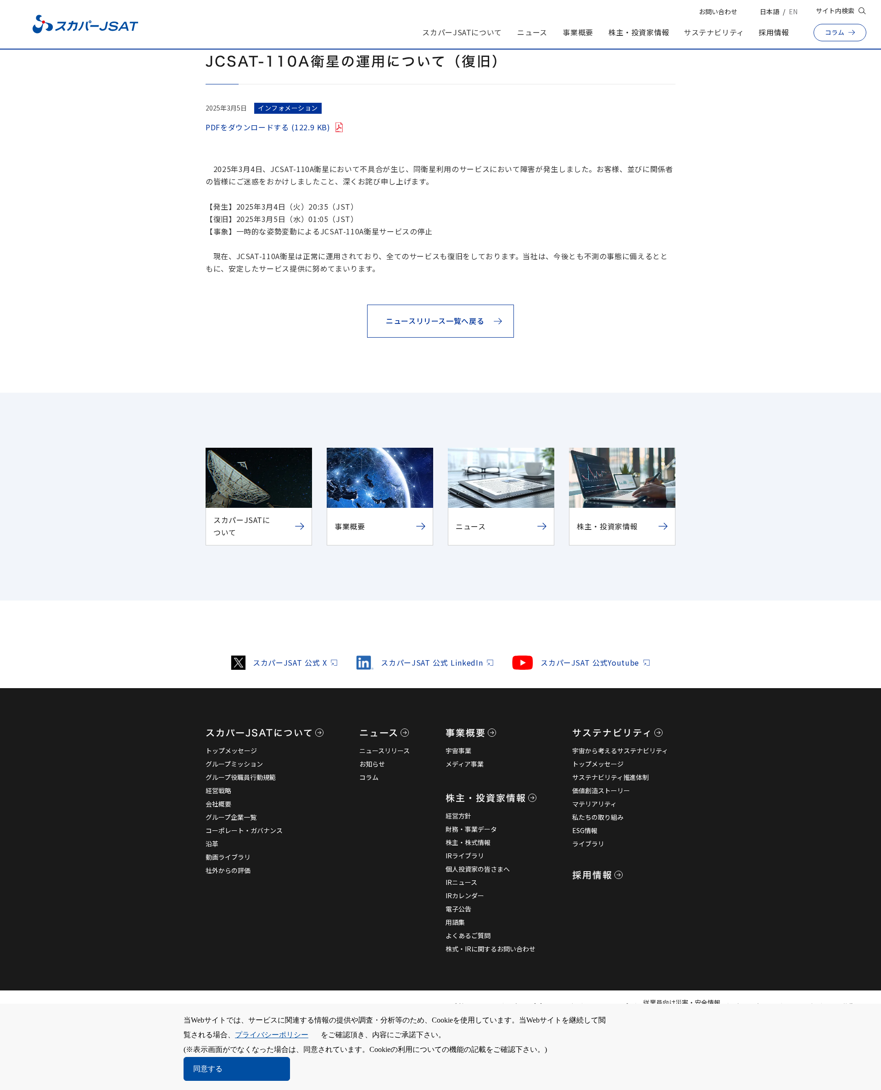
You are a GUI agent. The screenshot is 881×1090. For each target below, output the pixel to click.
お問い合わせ (718, 11)
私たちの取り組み (598, 817)
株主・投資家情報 (638, 32)
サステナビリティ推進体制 (610, 777)
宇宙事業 (458, 750)
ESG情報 (584, 830)
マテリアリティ (594, 803)
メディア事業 (465, 763)
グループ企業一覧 (231, 817)
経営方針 (458, 815)
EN (793, 11)
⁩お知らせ (372, 763)
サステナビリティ (714, 32)
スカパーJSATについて (462, 32)
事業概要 (578, 32)
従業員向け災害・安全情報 (681, 1002)
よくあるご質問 (468, 935)
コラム (369, 777)
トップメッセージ (231, 750)
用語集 (455, 922)
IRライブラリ (465, 855)
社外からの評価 (228, 870)
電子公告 (458, 908)
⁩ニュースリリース (384, 750)
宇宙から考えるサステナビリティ (620, 750)
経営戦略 (218, 790)
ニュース (532, 32)
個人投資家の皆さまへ (478, 868)
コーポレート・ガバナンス (244, 830)
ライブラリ (588, 843)
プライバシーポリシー (271, 1035)
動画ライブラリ (228, 857)
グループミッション (234, 763)
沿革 (212, 843)
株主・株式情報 (468, 842)
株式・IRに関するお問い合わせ (490, 948)
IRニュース (461, 882)
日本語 (769, 11)
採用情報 (773, 32)
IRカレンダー (465, 895)
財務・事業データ (471, 829)
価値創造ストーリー (601, 790)
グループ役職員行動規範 (241, 777)
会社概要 (218, 803)
